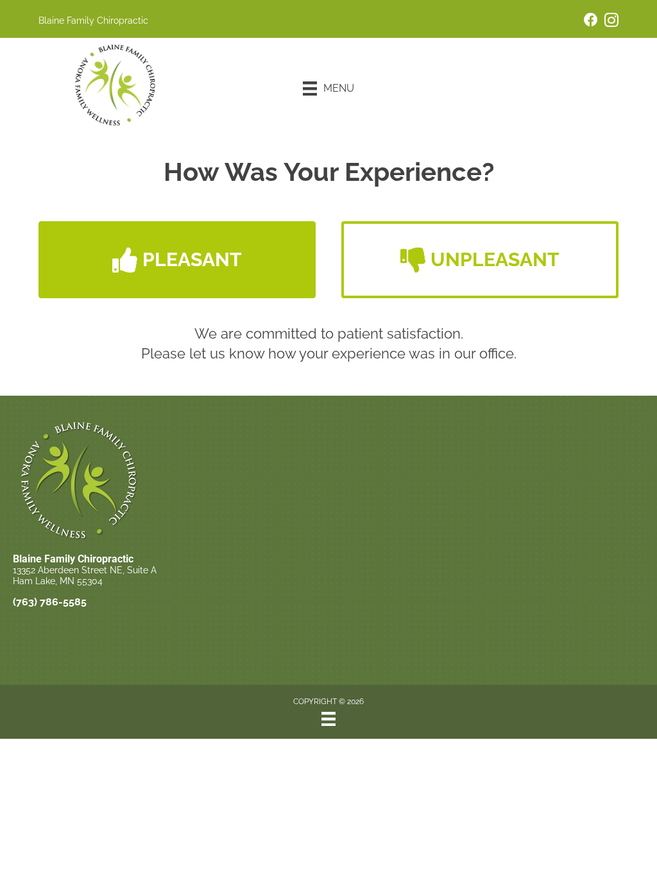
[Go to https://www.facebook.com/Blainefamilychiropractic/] (591, 21)
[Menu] (328, 718)
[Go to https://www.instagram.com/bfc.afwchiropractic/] (611, 22)
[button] (177, 259)
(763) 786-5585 (50, 602)
